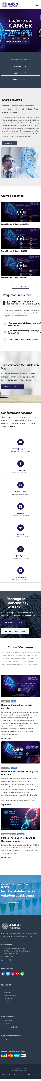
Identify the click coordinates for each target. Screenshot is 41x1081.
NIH (5, 1039)
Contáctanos (13, 903)
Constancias (8, 1020)
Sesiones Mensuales (19, 60)
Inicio (5, 989)
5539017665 (20, 470)
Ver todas (19, 286)
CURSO (13, 701)
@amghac (20, 513)
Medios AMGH (20, 577)
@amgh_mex (20, 556)
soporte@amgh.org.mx (20, 449)
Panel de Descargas (13, 623)
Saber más (9, 143)
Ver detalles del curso (16, 41)
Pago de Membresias (11, 1027)
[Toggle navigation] (37, 4)
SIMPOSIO (21, 834)
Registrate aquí (6, 738)
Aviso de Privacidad (20, 1068)
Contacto (7, 1002)
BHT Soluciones (33, 1075)
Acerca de (7, 992)
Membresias (18, 66)
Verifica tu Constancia (15, 631)
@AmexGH (20, 534)
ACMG (6, 1043)
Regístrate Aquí (10, 387)
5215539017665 (20, 492)
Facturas (7, 1024)
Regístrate (18, 73)
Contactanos (19, 80)
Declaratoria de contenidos (20, 1070)
